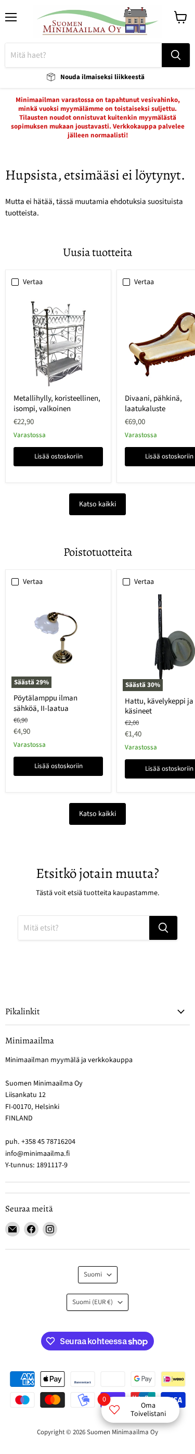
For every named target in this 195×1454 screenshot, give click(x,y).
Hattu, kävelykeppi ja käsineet (159, 706)
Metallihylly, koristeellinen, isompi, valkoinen (57, 403)
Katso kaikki (97, 504)
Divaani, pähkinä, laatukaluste (153, 403)
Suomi (93, 1274)
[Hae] (176, 55)
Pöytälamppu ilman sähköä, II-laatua (45, 703)
